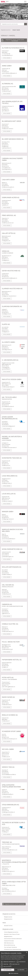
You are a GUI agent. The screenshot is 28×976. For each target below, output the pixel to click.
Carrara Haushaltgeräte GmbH (12, 159)
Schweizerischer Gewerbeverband (12, 949)
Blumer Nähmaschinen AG (13, 139)
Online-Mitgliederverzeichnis (11, 932)
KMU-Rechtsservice (9, 943)
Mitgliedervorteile (8, 929)
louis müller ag (9, 494)
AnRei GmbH (7, 66)
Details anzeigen (6, 58)
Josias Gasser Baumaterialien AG (9, 418)
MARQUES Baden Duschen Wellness (12, 530)
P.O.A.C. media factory (11, 642)
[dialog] (14, 963)
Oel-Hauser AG (8, 585)
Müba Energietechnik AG (12, 549)
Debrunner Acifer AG (10, 197)
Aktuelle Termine (8, 925)
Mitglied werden (8, 917)
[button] (14, 973)
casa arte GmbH (8, 179)
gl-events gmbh (8, 342)
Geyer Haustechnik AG (11, 271)
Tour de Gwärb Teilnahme (10, 947)
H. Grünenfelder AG (10, 360)
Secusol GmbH (8, 749)
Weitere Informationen (16, 959)
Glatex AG (6, 324)
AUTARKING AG (7, 83)
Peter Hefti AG (7, 677)
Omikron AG (7, 604)
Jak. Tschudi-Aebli (9, 397)
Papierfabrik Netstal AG (12, 660)
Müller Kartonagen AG (11, 567)
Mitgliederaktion (8, 919)
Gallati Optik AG (8, 233)
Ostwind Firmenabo (9, 940)
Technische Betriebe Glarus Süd (13, 823)
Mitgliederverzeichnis (5, 30)
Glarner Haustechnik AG (12, 288)
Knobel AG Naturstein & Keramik (12, 437)
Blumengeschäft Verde (11, 121)
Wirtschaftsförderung (9, 945)
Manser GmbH (7, 511)
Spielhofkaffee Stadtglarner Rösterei (11, 786)
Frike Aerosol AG (9, 215)
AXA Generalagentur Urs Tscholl (12, 102)
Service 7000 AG (8, 767)
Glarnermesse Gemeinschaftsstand (13, 938)
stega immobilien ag (10, 805)
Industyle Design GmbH (11, 379)
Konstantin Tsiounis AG (12, 458)
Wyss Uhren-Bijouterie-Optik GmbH (14, 883)
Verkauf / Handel (16, 30)
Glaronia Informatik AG (12, 306)
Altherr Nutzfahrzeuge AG (13, 48)
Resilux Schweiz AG (10, 715)
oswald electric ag (10, 624)
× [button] (26, 952)
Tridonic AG (7, 842)
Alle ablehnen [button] (21, 969)
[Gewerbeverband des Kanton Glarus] (5, 1)
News (4, 923)
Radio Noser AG (8, 697)
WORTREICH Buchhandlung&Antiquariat (14, 861)
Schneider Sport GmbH (11, 731)
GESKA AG (5, 251)
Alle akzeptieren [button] (7, 969)
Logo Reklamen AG (9, 476)
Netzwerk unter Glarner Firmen (12, 934)
